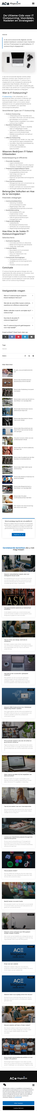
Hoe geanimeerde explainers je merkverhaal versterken (17, 608)
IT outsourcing (7, 96)
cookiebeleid (18, 1097)
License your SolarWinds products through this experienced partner (18, 837)
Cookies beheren (18, 1108)
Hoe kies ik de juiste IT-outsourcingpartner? (18, 319)
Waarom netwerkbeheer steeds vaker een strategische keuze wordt (16, 574)
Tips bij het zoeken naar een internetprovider (17, 806)
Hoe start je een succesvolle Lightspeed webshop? (16, 674)
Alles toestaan (18, 1103)
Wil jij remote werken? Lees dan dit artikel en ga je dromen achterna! (18, 741)
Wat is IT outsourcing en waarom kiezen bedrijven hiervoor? (18, 297)
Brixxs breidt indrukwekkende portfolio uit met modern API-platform (18, 1058)
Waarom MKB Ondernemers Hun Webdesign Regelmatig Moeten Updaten (17, 707)
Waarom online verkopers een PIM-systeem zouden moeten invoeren (17, 932)
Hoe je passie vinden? (10, 870)
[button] (33, 1085)
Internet (4, 34)
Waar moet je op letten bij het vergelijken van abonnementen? (18, 775)
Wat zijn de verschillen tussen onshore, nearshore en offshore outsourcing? (18, 304)
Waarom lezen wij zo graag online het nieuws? (18, 994)
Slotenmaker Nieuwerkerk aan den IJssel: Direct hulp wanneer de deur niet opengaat (23, 430)
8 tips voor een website (11, 964)
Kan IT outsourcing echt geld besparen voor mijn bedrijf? (18, 326)
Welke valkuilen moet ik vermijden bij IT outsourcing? (18, 311)
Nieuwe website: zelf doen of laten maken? (17, 1025)
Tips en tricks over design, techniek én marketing (15, 640)
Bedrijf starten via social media (13, 901)
